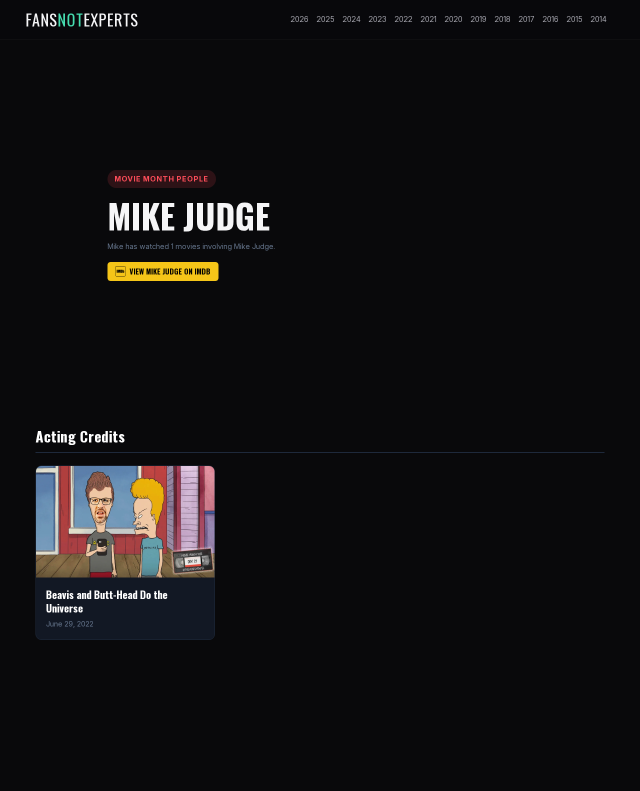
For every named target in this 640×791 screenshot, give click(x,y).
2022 (403, 19)
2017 (526, 19)
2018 (502, 19)
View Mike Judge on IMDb (170, 271)
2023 (377, 19)
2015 (574, 19)
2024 (351, 19)
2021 (428, 19)
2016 (550, 19)
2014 (598, 19)
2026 (299, 19)
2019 (478, 19)
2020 (453, 19)
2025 (325, 19)
